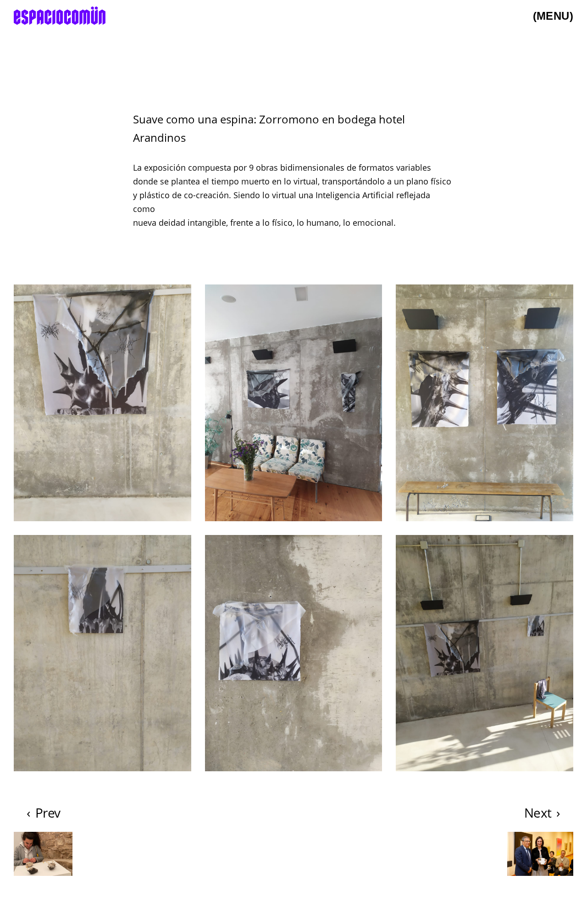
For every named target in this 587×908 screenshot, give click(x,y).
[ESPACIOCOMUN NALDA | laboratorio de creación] (59, 16)
